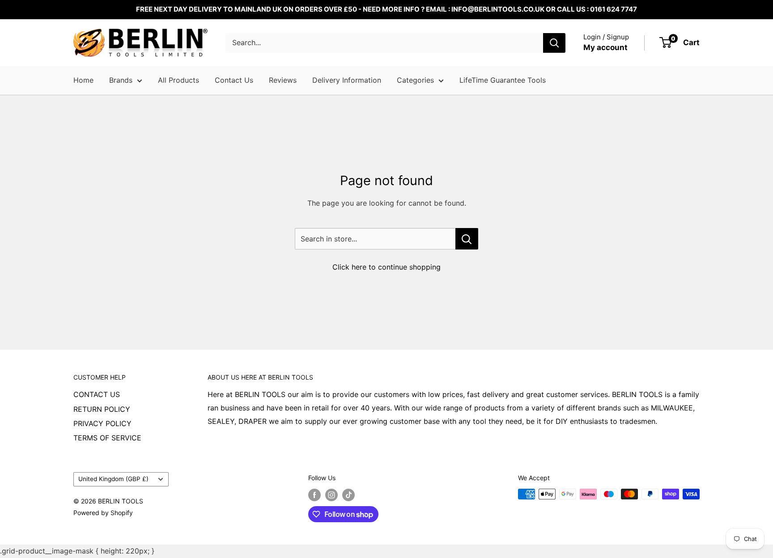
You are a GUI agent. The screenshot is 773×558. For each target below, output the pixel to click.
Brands (120, 80)
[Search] (554, 43)
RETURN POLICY (101, 409)
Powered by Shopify (103, 512)
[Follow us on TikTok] (348, 495)
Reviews (283, 80)
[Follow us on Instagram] (331, 495)
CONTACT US (96, 394)
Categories (415, 80)
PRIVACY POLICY (102, 423)
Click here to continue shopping (386, 266)
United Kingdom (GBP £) (113, 478)
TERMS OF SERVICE (107, 437)
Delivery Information (346, 80)
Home (83, 80)
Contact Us (234, 80)
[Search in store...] (466, 238)
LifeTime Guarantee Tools (502, 80)
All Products (178, 80)
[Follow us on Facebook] (314, 495)
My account (605, 47)
